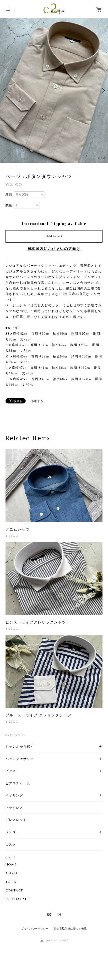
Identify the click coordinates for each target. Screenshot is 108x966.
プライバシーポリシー (34, 928)
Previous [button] (5, 90)
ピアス (11, 771)
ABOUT (12, 873)
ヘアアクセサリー (20, 759)
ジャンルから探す (20, 746)
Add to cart (54, 236)
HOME (11, 864)
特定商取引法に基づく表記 (70, 928)
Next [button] (103, 90)
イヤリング (14, 795)
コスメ (11, 844)
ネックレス (14, 808)
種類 (9, 195)
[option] (54, 90)
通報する (37, 401)
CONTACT (14, 890)
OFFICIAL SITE (18, 899)
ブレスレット (16, 820)
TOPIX (11, 882)
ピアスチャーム (18, 783)
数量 (9, 205)
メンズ (11, 832)
